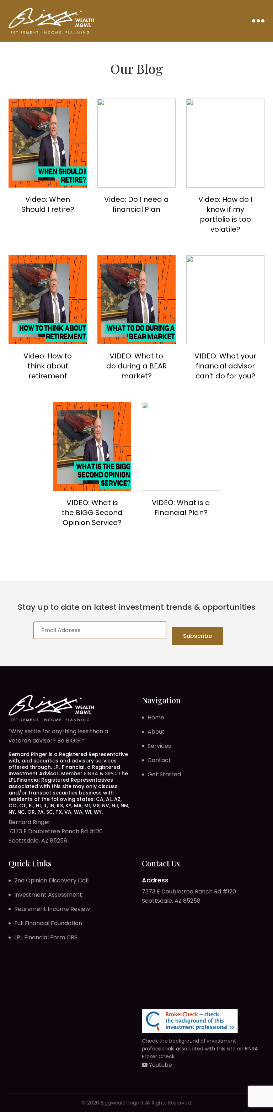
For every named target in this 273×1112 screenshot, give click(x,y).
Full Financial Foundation (48, 923)
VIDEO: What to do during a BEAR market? (136, 366)
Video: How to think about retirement (47, 366)
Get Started (164, 774)
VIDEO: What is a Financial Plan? (181, 508)
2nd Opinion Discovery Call (51, 880)
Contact (159, 760)
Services (159, 746)
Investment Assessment (48, 895)
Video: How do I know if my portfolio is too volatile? (225, 214)
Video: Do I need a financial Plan (136, 204)
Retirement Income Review (52, 909)
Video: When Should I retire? (47, 204)
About (156, 732)
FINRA (91, 773)
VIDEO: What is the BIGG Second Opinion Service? (92, 513)
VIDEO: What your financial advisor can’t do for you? (225, 366)
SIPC (110, 773)
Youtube (160, 1065)
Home (156, 717)
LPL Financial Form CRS (45, 937)
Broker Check (158, 1056)
